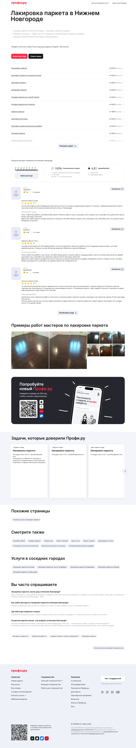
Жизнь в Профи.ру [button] (78, 703)
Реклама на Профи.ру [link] (80, 688)
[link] (19, 56)
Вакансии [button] (75, 699)
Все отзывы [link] (16, 688)
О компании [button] (76, 681)
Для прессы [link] (76, 692)
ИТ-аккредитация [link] (78, 684)
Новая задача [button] (17, 681)
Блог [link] (73, 706)
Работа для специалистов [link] (51, 688)
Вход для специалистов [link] (51, 684)
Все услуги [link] (15, 684)
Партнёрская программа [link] (81, 695)
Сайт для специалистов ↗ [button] (52, 681)
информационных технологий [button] (82, 730)
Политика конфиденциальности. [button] (92, 734)
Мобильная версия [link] (19, 699)
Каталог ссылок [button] (17, 695)
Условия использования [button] (21, 692)
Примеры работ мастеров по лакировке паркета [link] (59, 325)
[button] (117, 189)
